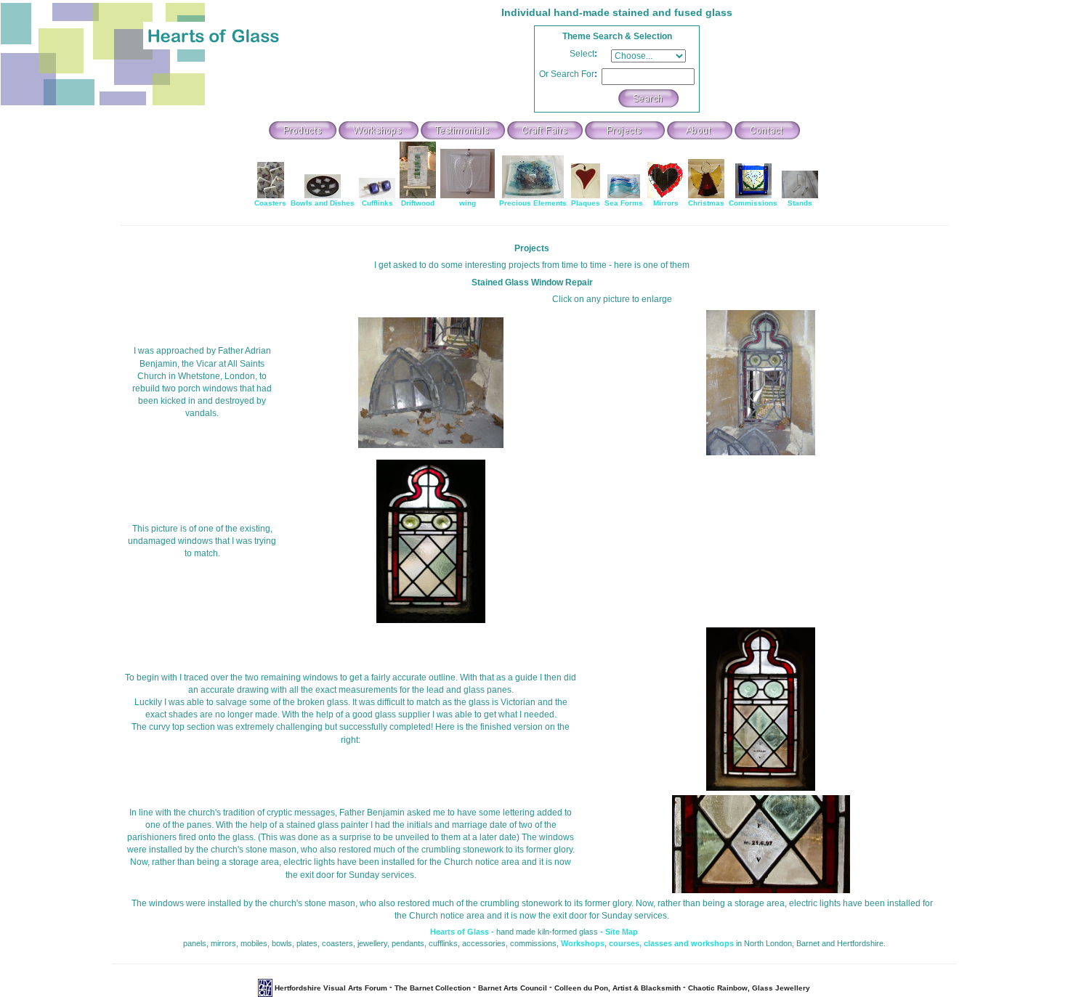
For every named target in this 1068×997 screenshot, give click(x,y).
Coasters (270, 203)
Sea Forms (623, 203)
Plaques (585, 203)
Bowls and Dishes (323, 203)
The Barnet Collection (433, 988)
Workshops (582, 943)
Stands (800, 203)
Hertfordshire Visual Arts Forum (331, 988)
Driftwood (417, 203)
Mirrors (666, 203)
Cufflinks (377, 203)
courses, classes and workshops (671, 943)
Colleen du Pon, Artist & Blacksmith (617, 988)
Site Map (621, 931)
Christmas (706, 203)
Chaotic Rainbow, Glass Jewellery (749, 988)
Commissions (753, 203)
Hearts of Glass (459, 931)
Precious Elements (533, 203)
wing (467, 203)
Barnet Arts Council (512, 988)
